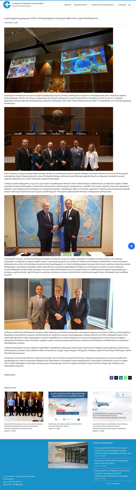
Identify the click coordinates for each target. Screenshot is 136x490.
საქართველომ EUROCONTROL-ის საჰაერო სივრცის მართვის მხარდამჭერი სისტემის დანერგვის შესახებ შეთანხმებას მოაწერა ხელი (24, 406)
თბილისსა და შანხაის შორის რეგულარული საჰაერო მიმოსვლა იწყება (68, 406)
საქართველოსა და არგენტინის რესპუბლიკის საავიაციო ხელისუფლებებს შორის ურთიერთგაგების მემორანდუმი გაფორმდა (112, 406)
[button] (129, 4)
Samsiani (117, 483)
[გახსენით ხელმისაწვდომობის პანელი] (131, 246)
